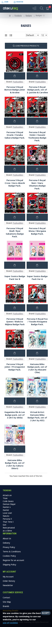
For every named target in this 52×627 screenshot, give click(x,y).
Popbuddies (18, 81)
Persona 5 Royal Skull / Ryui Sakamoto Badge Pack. (15, 232)
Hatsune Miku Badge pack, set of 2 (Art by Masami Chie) (37, 368)
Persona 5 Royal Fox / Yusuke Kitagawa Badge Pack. (37, 322)
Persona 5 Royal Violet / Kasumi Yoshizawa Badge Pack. (37, 136)
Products (18, 15)
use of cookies (10, 622)
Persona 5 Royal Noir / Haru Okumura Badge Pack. (37, 184)
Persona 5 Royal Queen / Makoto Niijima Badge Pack (15, 322)
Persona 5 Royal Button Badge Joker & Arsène (14, 90)
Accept (46, 613)
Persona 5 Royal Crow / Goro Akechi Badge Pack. (15, 183)
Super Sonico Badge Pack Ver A (37, 277)
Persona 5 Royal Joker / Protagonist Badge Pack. (15, 367)
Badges (29, 15)
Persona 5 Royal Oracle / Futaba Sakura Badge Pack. (15, 135)
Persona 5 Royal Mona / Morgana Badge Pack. (37, 231)
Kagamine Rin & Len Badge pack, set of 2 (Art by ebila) (15, 415)
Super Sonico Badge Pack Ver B (14, 277)
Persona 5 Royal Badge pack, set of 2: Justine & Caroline (37, 90)
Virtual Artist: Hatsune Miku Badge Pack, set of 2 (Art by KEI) (37, 416)
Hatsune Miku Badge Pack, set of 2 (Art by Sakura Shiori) (14, 464)
